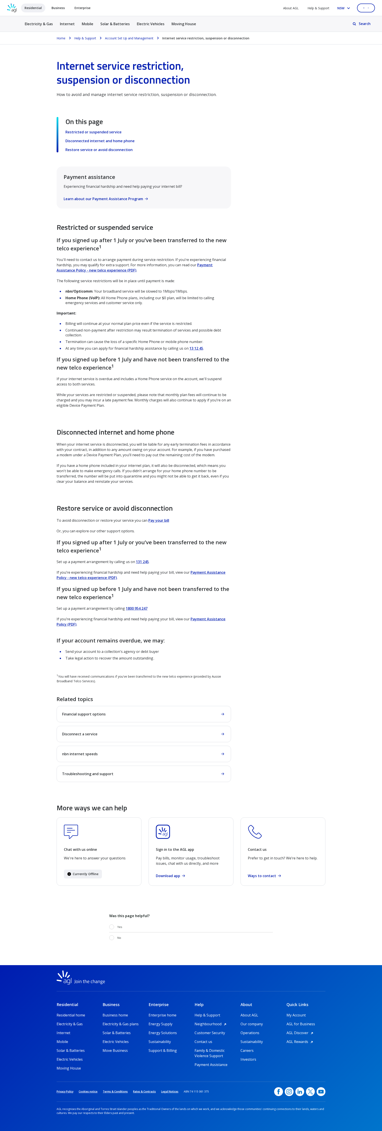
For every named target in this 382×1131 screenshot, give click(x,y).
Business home (115, 1015)
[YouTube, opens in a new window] (321, 1091)
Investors (248, 1059)
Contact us (203, 1041)
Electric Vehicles (150, 23)
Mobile (87, 23)
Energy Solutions (163, 1032)
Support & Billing (163, 1050)
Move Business (115, 1050)
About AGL (291, 8)
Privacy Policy (65, 1091)
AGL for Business (300, 1024)
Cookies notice (88, 1091)
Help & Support (318, 8)
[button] (83, 874)
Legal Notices (169, 1091)
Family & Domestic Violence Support (210, 1050)
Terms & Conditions (115, 1091)
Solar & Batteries (115, 23)
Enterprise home (162, 1015)
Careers (247, 1050)
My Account (296, 1015)
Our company (252, 1024)
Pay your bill (158, 520)
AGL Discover (300, 1032)
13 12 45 (196, 348)
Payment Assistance (211, 1064)
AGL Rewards (300, 1041)
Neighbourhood (211, 1024)
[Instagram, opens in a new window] (289, 1091)
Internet (67, 23)
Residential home (71, 1015)
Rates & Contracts (144, 1091)
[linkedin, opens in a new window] (299, 1091)
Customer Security (210, 1032)
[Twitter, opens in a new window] (310, 1091)
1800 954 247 (136, 608)
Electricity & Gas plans (121, 1024)
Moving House (184, 23)
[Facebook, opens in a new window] (278, 1091)
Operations (250, 1032)
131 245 (142, 561)
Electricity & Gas (39, 26)
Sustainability (160, 1041)
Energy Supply (160, 1024)
